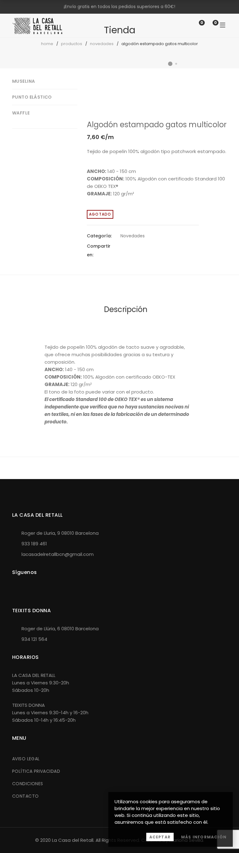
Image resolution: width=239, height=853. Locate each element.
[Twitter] (133, 250)
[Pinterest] (145, 250)
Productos (71, 44)
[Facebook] (122, 250)
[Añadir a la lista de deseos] (217, 88)
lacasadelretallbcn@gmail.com (57, 554)
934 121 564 (34, 639)
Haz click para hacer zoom (217, 104)
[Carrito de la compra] (209, 25)
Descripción (126, 309)
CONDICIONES (27, 784)
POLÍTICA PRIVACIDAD (36, 771)
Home (47, 44)
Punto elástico (32, 97)
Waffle (21, 113)
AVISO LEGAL (26, 759)
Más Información (204, 837)
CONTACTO (25, 796)
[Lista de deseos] (195, 25)
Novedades (102, 44)
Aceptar (160, 837)
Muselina (23, 81)
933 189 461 (34, 543)
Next (220, 78)
